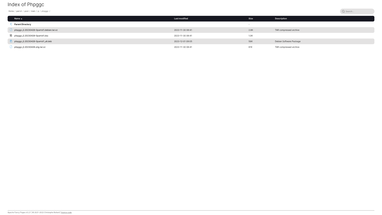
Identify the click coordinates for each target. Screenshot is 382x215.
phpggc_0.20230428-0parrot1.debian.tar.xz (36, 30)
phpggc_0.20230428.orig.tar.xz (30, 47)
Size (251, 18)
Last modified (181, 18)
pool (26, 11)
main (33, 11)
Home (11, 11)
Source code (66, 212)
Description (281, 18)
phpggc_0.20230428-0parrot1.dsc (31, 35)
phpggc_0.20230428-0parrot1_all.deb (33, 41)
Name (17, 18)
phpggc (44, 11)
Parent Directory (22, 24)
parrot (19, 11)
